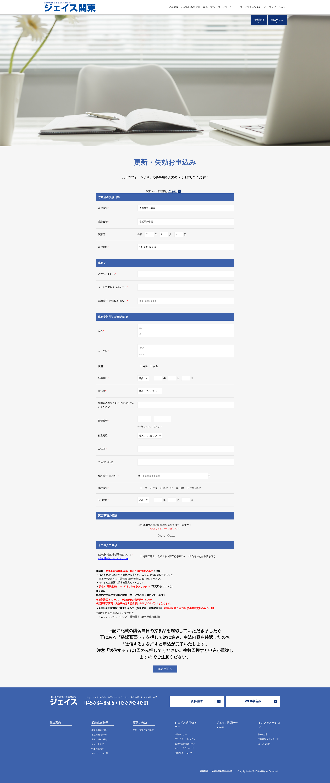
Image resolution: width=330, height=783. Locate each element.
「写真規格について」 (162, 586)
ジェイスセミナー (227, 7)
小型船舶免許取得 (190, 7)
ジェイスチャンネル (250, 7)
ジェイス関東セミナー (186, 725)
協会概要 (204, 770)
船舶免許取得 (99, 722)
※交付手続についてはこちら (113, 558)
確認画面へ (165, 668)
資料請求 (259, 19)
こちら (172, 191)
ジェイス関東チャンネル (227, 725)
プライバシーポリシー (222, 770)
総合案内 (173, 7)
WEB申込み (277, 19)
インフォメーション (275, 7)
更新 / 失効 (209, 7)
